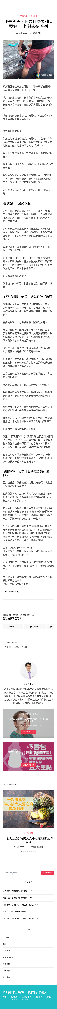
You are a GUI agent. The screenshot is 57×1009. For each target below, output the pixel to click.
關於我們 (14, 997)
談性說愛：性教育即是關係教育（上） (18, 898)
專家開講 (6, 951)
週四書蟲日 (34, 714)
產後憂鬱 (6, 964)
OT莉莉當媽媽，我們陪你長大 (25, 992)
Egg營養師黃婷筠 (36, 847)
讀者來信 (34, 16)
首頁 (4, 997)
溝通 (17, 647)
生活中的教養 (8, 957)
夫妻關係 (8, 647)
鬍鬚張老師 (37, 33)
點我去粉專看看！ (12, 618)
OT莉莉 (37, 758)
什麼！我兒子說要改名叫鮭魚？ (15, 912)
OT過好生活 (24, 16)
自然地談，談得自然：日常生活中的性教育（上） (22, 919)
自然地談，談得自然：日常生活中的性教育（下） (22, 905)
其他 (4, 944)
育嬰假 (25, 647)
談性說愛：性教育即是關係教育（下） (18, 891)
